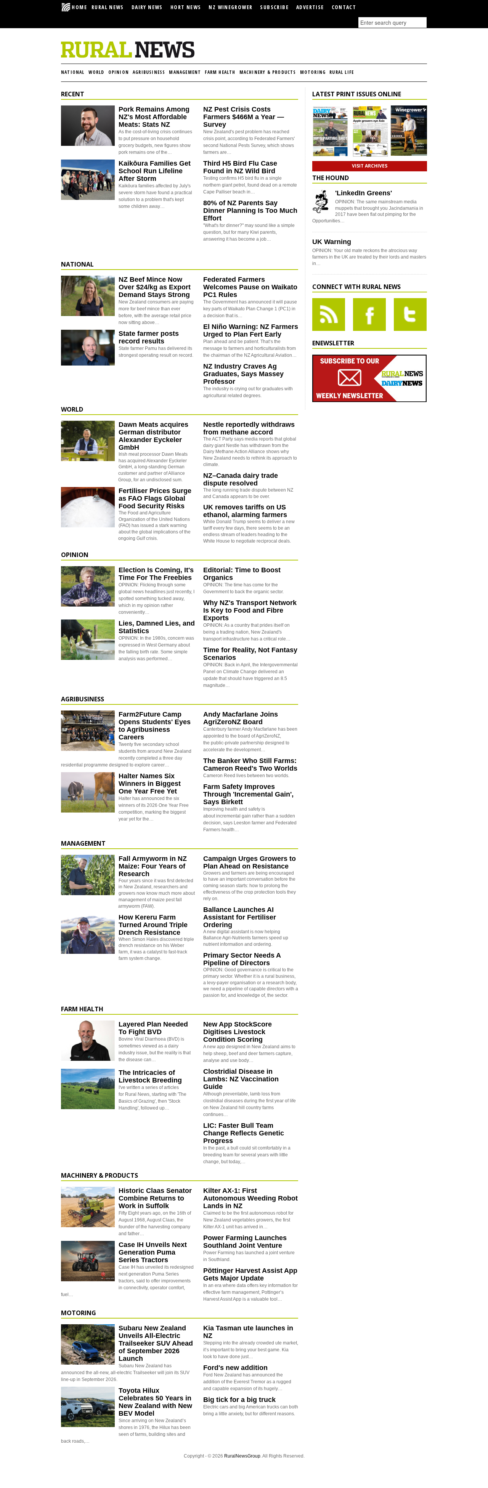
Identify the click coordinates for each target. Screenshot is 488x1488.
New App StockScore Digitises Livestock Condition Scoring (237, 1031)
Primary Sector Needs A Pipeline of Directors (242, 959)
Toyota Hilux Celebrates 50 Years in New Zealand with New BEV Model (155, 1402)
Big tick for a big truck (239, 1399)
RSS (328, 314)
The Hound (330, 178)
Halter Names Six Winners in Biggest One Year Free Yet (150, 783)
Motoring (313, 72)
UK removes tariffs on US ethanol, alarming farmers (245, 511)
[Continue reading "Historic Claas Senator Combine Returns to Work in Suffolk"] (88, 1207)
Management (185, 72)
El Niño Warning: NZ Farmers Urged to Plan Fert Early (250, 330)
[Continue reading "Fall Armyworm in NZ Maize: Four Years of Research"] (88, 875)
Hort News (185, 7)
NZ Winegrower (230, 7)
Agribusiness (149, 72)
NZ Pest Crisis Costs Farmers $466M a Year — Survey (243, 116)
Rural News (108, 7)
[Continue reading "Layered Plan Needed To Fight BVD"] (88, 1040)
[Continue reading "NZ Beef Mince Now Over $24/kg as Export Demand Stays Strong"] (88, 296)
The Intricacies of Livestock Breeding (150, 1076)
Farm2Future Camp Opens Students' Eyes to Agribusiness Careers (155, 725)
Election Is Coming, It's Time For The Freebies (156, 573)
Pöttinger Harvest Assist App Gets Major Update (250, 1274)
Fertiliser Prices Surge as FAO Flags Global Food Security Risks (155, 498)
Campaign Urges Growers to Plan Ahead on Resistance (249, 862)
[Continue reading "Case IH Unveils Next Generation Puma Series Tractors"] (88, 1261)
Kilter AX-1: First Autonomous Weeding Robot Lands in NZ (250, 1198)
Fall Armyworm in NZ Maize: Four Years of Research (153, 866)
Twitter (410, 314)
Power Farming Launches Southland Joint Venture (245, 1241)
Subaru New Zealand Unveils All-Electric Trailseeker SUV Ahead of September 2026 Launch (156, 1343)
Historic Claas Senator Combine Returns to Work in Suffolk (155, 1198)
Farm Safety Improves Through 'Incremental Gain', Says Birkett (248, 794)
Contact (344, 7)
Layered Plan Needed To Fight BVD (153, 1028)
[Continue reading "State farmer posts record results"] (88, 350)
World (96, 72)
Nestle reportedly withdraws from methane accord (249, 428)
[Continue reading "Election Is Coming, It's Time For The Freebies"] (88, 586)
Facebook (369, 314)
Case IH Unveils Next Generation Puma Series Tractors (153, 1252)
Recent (72, 94)
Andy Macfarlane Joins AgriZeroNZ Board (240, 718)
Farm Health (220, 72)
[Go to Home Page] (127, 56)
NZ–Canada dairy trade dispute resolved (240, 479)
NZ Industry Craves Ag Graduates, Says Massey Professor (243, 373)
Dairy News (147, 7)
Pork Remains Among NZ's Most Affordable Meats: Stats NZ (154, 116)
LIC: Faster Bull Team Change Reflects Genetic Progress (243, 1133)
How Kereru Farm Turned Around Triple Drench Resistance (153, 924)
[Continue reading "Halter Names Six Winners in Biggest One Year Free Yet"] (88, 792)
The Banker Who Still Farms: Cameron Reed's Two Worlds (250, 764)
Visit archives (369, 166)
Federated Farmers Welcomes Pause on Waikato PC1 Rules (250, 287)
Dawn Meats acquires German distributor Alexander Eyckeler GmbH (153, 436)
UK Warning (331, 242)
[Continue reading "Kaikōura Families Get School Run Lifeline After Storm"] (88, 180)
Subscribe (274, 7)
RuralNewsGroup (242, 1456)
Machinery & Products (267, 72)
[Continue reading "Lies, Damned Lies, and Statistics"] (88, 639)
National (73, 72)
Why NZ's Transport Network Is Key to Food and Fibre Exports (250, 610)
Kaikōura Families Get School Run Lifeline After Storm (155, 171)
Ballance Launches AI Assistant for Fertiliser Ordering (239, 917)
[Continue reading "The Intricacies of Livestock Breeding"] (88, 1089)
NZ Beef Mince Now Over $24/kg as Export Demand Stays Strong (155, 287)
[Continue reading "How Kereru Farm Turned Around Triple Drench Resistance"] (88, 933)
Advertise (310, 7)
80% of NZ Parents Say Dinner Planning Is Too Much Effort (250, 210)
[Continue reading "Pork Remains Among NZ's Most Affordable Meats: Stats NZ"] (88, 125)
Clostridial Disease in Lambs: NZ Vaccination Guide (241, 1079)
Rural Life (341, 72)
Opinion (118, 72)
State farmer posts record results (149, 337)
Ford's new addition (235, 1367)
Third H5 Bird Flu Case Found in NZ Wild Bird (240, 167)
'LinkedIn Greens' (363, 193)
